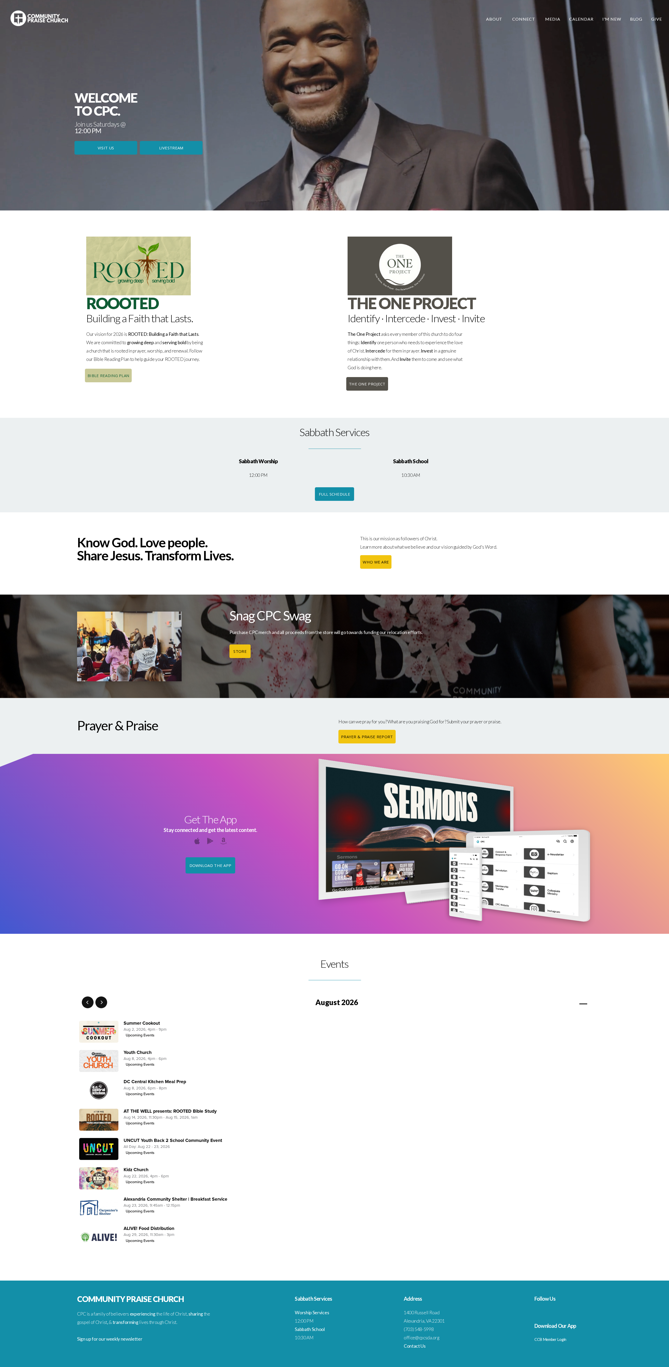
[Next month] (101, 1002)
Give (656, 18)
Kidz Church (136, 1169)
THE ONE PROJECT (367, 383)
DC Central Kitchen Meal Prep (155, 1081)
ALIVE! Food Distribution (149, 1228)
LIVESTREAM (171, 147)
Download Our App (555, 1326)
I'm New (611, 18)
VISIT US (106, 147)
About (495, 18)
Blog (636, 18)
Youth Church (138, 1052)
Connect (524, 18)
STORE (240, 651)
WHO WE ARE (376, 562)
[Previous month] (88, 1002)
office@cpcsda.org (421, 1337)
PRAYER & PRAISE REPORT (367, 736)
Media (552, 18)
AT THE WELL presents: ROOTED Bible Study (170, 1111)
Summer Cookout (142, 1023)
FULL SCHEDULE (334, 494)
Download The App (210, 865)
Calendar (581, 18)
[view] (568, 1002)
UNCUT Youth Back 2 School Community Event (173, 1140)
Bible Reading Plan (108, 375)
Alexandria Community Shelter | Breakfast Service (175, 1199)
